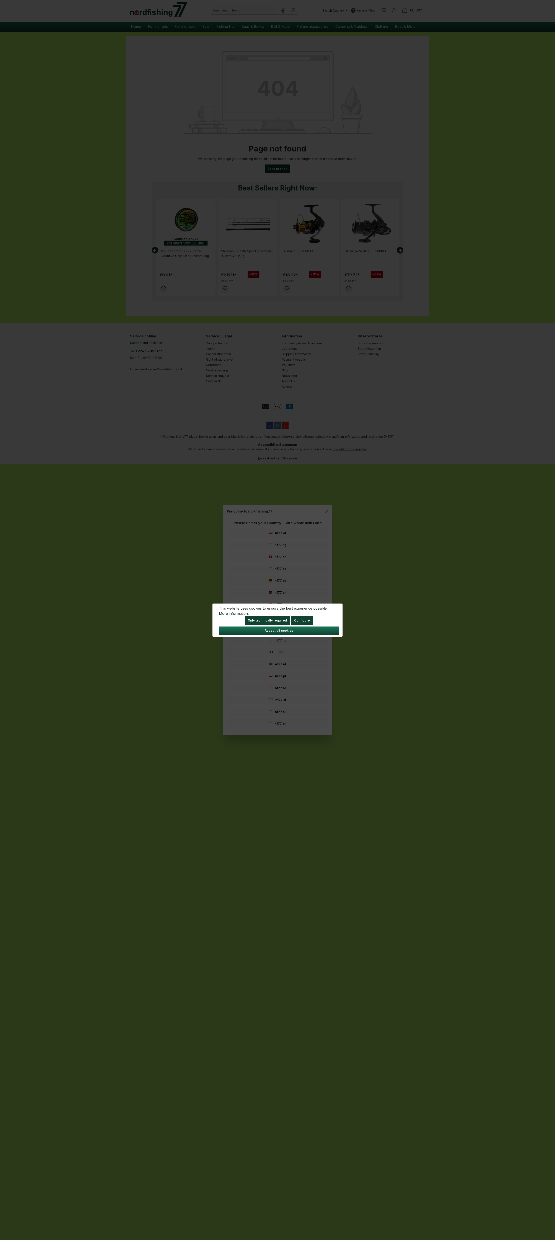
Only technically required (267, 620)
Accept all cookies (279, 630)
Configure (302, 620)
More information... (234, 613)
